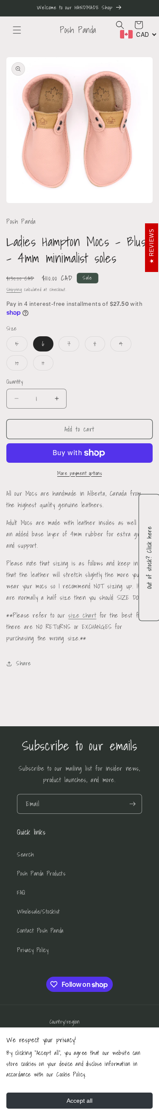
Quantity (14, 382)
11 (47, 364)
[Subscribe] (132, 804)
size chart (82, 615)
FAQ (21, 892)
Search (25, 854)
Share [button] (23, 663)
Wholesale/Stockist (38, 911)
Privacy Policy (32, 950)
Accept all (79, 1100)
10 (21, 364)
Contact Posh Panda (40, 930)
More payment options (79, 473)
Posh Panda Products (41, 873)
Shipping (14, 289)
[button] (17, 30)
